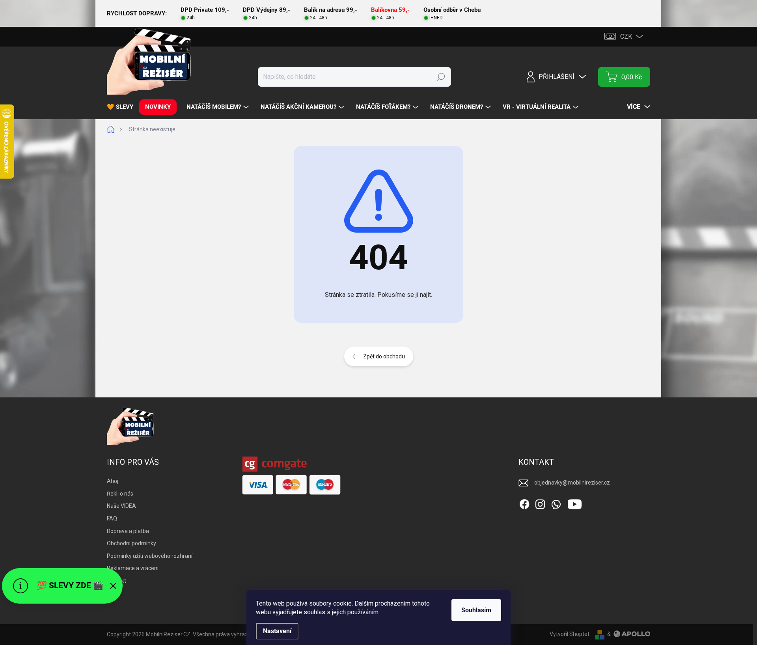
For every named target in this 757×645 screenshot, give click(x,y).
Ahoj (112, 481)
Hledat (441, 77)
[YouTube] (575, 503)
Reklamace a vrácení (132, 568)
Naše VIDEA (121, 506)
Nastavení (277, 631)
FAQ (112, 518)
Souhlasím (476, 610)
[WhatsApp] (556, 503)
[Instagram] (540, 503)
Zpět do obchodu (384, 356)
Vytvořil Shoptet (569, 634)
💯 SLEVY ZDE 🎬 (70, 585)
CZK (626, 36)
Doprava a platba (128, 531)
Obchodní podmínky (131, 543)
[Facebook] (524, 503)
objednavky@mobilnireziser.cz (572, 482)
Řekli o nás (120, 493)
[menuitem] (123, 107)
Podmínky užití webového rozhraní (149, 556)
